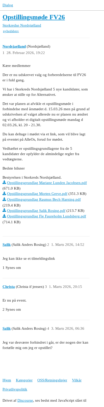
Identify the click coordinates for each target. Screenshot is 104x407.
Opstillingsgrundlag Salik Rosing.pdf (36, 211)
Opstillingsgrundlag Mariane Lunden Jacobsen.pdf (47, 183)
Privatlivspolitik (15, 389)
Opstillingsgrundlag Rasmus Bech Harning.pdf (44, 199)
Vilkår (77, 380)
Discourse (25, 400)
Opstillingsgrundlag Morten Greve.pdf (37, 194)
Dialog (8, 5)
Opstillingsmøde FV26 (34, 17)
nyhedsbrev (11, 31)
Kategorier (24, 380)
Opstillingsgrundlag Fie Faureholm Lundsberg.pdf (46, 216)
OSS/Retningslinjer (52, 380)
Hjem (7, 380)
